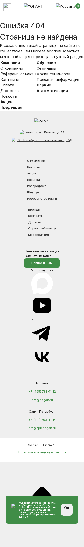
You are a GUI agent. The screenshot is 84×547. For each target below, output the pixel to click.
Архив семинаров (53, 74)
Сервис (44, 85)
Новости (8, 96)
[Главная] (33, 6)
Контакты (9, 79)
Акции (6, 101)
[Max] (42, 274)
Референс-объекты (18, 74)
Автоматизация (52, 90)
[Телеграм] (42, 343)
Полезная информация (58, 79)
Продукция (11, 107)
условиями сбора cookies (35, 510)
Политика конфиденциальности (42, 452)
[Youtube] (42, 315)
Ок (66, 507)
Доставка (9, 90)
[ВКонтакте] (42, 367)
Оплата (7, 85)
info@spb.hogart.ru (42, 428)
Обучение (46, 62)
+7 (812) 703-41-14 (42, 419)
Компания (10, 62)
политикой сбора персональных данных (38, 515)
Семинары (46, 68)
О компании (11, 68)
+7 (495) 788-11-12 (42, 391)
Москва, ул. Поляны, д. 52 (45, 132)
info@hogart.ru (42, 400)
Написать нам (42, 263)
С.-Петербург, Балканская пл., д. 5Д (45, 140)
